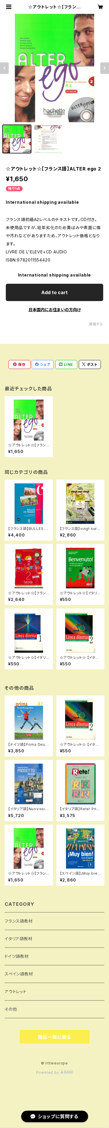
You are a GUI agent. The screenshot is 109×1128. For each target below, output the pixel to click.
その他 (11, 1009)
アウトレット (16, 991)
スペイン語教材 (19, 973)
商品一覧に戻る (55, 1037)
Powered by (48, 1072)
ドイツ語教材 (17, 956)
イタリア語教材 (19, 938)
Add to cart (54, 292)
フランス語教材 (19, 921)
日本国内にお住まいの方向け (54, 309)
